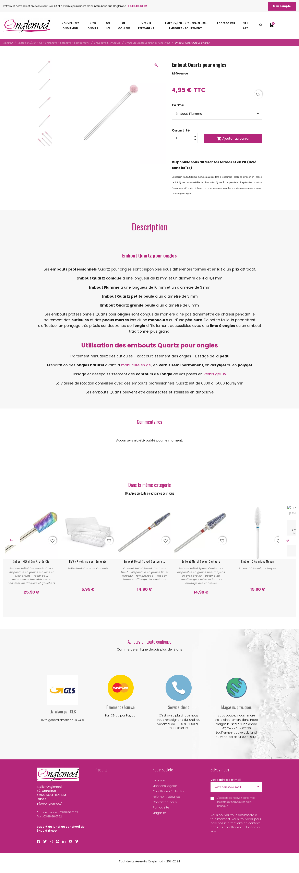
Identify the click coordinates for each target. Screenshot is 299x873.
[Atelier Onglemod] (27, 25)
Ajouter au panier (233, 138)
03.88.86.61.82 (137, 6)
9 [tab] (162, 620)
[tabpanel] (31, 550)
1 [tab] (113, 620)
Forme (178, 105)
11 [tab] (174, 620)
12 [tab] (180, 620)
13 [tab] (186, 620)
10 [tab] (168, 620)
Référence (180, 73)
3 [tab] (125, 620)
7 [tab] (149, 620)
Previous (11, 540)
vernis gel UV (215, 374)
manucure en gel (136, 365)
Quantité (181, 130)
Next (287, 540)
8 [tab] (156, 620)
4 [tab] (131, 620)
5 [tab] (137, 620)
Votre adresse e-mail (226, 780)
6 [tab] (143, 620)
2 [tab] (119, 620)
